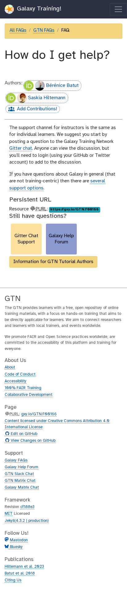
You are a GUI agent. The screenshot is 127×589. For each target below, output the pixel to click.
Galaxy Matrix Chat (22, 487)
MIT (9, 514)
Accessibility (16, 381)
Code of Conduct (20, 374)
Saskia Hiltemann (46, 97)
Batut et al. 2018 (20, 573)
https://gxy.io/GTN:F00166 (74, 209)
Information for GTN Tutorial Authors (53, 261)
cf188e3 (27, 507)
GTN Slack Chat (19, 474)
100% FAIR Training (23, 388)
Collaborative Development (28, 395)
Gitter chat (20, 148)
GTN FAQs (44, 30)
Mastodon (19, 540)
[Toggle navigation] (118, 9)
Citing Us (13, 580)
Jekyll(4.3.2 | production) (27, 521)
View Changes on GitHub (32, 441)
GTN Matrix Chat (20, 481)
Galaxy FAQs (16, 460)
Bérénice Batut (62, 85)
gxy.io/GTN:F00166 (39, 414)
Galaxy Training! (38, 9)
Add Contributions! (31, 109)
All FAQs (18, 30)
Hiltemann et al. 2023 (24, 567)
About (10, 367)
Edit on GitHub (23, 434)
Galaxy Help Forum (21, 467)
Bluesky (16, 547)
